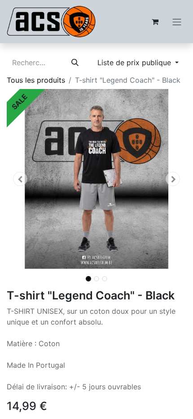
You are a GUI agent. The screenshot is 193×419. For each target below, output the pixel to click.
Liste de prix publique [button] (135, 62)
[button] (20, 179)
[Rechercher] (75, 62)
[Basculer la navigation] (176, 21)
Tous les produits (36, 80)
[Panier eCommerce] (155, 22)
